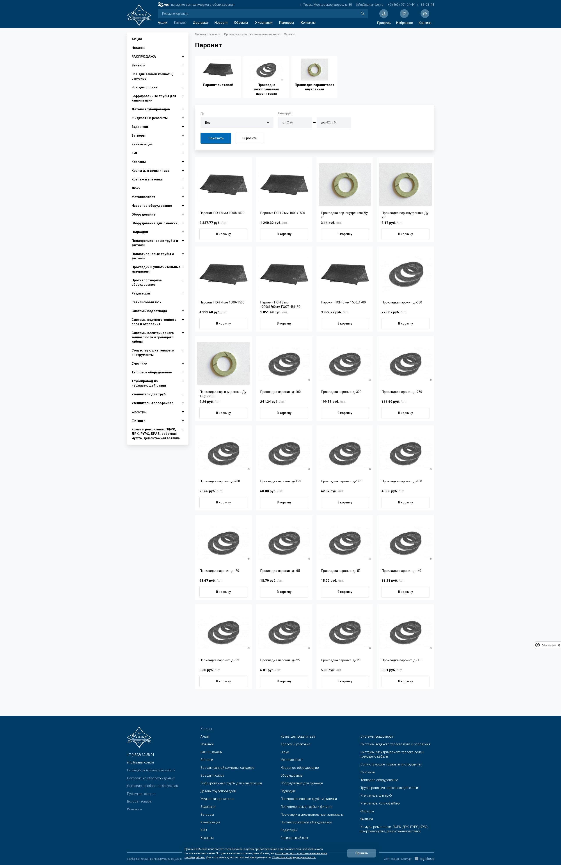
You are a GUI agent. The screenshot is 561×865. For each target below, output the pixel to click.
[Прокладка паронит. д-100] (405, 453)
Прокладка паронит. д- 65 (280, 571)
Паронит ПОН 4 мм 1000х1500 (221, 213)
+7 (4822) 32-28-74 (140, 755)
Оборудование (143, 214)
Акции (162, 23)
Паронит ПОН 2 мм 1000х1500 (282, 213)
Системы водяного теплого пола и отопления (153, 322)
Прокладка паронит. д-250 (402, 392)
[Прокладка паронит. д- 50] (345, 542)
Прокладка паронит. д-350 (402, 302)
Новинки (138, 48)
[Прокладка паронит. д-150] (284, 453)
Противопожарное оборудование (146, 282)
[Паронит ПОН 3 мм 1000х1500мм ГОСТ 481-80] (284, 274)
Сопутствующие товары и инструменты (152, 352)
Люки (135, 188)
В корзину (223, 234)
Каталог (180, 23)
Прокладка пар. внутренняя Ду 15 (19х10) (222, 394)
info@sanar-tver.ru (369, 5)
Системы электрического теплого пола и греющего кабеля (152, 337)
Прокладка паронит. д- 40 (401, 571)
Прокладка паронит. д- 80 (219, 571)
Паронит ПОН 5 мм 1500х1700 (343, 302)
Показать (216, 138)
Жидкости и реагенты (149, 118)
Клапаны (138, 162)
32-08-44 (427, 5)
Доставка (200, 23)
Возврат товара (139, 801)
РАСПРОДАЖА (143, 57)
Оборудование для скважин (154, 223)
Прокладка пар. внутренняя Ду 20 (344, 215)
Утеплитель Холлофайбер (152, 403)
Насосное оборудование (151, 206)
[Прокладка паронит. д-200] (223, 453)
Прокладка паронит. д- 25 (280, 660)
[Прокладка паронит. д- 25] (284, 631)
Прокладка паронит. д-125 (341, 481)
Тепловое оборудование (151, 372)
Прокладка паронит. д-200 (219, 481)
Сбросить (249, 138)
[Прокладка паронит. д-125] (345, 453)
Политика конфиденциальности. (294, 857)
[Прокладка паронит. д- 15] (405, 631)
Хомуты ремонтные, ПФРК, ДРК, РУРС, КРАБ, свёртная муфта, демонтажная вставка (155, 433)
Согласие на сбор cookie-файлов (152, 786)
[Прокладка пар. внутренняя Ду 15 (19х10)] (223, 363)
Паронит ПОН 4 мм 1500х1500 (221, 302)
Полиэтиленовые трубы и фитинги (152, 256)
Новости (221, 23)
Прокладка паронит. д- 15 (401, 660)
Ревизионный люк (146, 302)
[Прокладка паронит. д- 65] (284, 542)
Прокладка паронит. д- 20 (340, 660)
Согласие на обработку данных (151, 778)
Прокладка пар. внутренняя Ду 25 (405, 215)
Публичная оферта (141, 794)
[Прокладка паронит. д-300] (345, 363)
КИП (134, 153)
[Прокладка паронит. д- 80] (223, 542)
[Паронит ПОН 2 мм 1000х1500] (284, 184)
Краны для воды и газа (150, 171)
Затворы (138, 135)
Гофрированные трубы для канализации (153, 98)
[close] (559, 645)
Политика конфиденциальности (151, 770)
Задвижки (139, 127)
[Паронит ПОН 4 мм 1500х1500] (223, 274)
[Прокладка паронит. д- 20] (345, 631)
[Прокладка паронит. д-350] (405, 274)
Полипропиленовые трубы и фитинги (154, 243)
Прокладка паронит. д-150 (280, 481)
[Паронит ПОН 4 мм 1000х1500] (223, 184)
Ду (202, 113)
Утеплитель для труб (148, 394)
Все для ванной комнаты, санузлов (152, 76)
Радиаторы (140, 293)
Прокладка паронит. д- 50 (340, 571)
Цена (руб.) (285, 113)
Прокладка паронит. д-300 (341, 392)
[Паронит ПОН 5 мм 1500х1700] (345, 274)
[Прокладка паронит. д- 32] (223, 631)
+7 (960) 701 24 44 (401, 5)
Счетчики (139, 364)
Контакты (308, 23)
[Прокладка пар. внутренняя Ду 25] (405, 184)
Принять (361, 853)
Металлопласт (143, 197)
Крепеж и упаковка (147, 179)
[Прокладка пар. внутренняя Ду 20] (345, 184)
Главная (200, 34)
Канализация (142, 144)
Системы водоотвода (149, 311)
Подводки (139, 232)
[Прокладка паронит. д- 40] (405, 542)
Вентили (138, 65)
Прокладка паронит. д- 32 (219, 660)
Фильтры (138, 412)
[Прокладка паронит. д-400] (284, 363)
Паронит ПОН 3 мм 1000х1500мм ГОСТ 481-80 (280, 304)
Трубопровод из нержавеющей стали (148, 383)
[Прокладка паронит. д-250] (405, 363)
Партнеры (286, 23)
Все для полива (144, 87)
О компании (263, 23)
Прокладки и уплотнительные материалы (156, 269)
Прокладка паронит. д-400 (280, 392)
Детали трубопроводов (150, 109)
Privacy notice (549, 645)
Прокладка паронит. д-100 (402, 481)
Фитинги (138, 421)
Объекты (241, 23)
